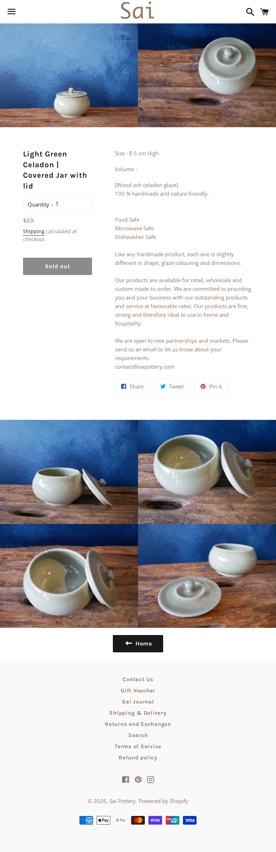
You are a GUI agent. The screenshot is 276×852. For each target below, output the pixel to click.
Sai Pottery (122, 800)
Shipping (34, 231)
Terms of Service (138, 746)
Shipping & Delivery (137, 713)
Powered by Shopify (163, 800)
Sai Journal (138, 701)
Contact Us (138, 679)
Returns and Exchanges (138, 724)
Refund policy (138, 757)
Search (138, 735)
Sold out (57, 266)
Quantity (38, 204)
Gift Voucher (138, 690)
